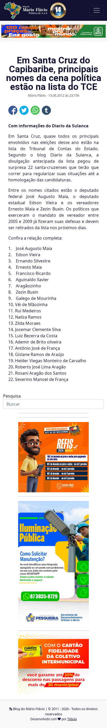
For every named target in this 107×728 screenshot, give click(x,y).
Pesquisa (12, 396)
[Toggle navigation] (96, 10)
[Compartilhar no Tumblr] (46, 110)
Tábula (72, 719)
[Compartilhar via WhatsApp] (35, 110)
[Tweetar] (24, 110)
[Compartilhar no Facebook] (12, 110)
